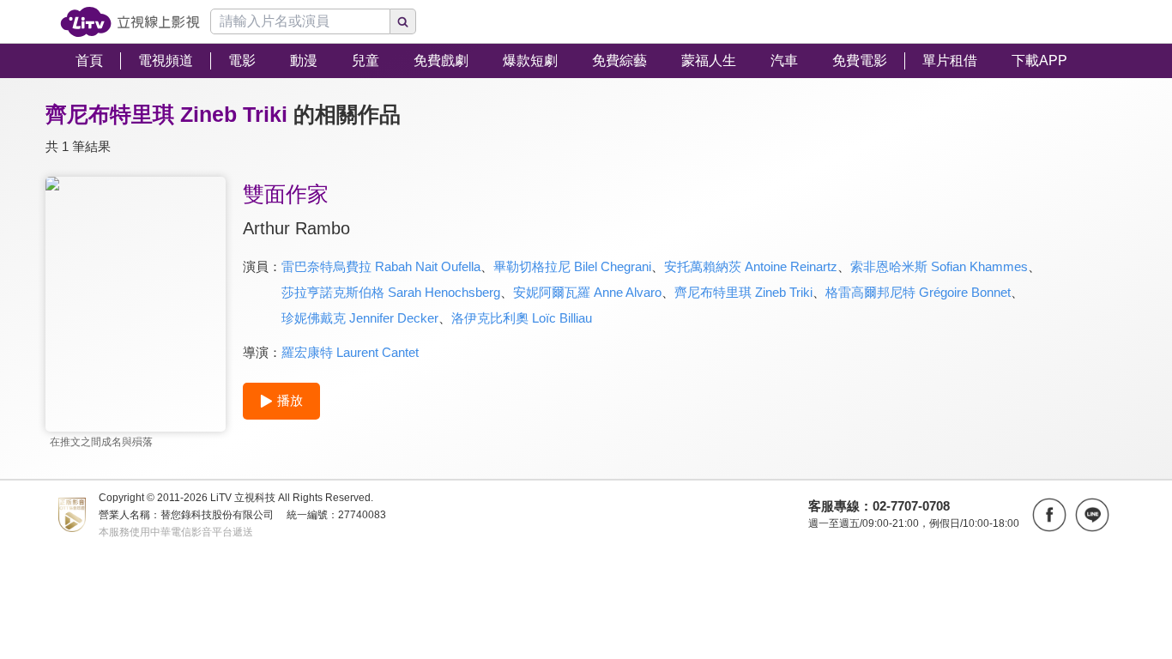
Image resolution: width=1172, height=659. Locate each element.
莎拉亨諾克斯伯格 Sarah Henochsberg (390, 292)
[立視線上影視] (130, 22)
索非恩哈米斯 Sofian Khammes (939, 266)
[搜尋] (403, 21)
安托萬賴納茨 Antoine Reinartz (750, 266)
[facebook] (1049, 515)
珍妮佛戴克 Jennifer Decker (359, 318)
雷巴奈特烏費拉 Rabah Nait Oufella (380, 266)
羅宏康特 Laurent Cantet (350, 352)
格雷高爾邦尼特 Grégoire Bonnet (918, 292)
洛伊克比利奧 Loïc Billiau (521, 318)
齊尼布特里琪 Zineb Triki (743, 292)
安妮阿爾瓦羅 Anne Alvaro (587, 292)
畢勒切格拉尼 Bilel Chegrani (572, 266)
